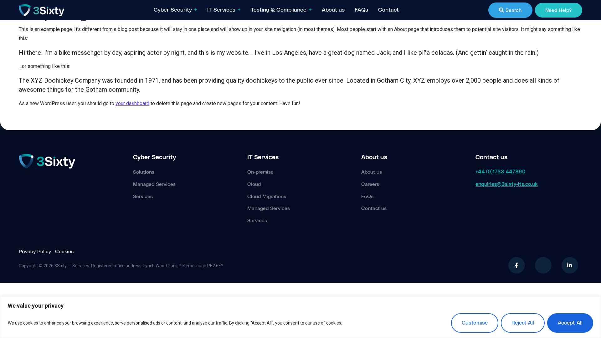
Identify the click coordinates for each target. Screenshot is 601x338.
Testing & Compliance (278, 10)
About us (333, 10)
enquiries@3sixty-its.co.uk (506, 184)
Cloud (254, 184)
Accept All (570, 323)
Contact (388, 10)
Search (512, 10)
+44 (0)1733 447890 (500, 171)
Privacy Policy (35, 251)
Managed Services (154, 184)
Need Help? (558, 10)
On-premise (260, 172)
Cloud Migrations (266, 196)
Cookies (64, 251)
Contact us (374, 208)
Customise (475, 323)
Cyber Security (173, 10)
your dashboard (132, 103)
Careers (370, 184)
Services (143, 196)
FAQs (361, 10)
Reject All (522, 323)
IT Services (221, 10)
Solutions (143, 172)
